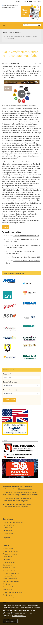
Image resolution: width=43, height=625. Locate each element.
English (39, 1)
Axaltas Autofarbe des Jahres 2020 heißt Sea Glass (22, 240)
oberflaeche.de (8, 487)
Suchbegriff (7, 374)
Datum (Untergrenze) (10, 382)
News (11, 32)
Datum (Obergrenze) (10, 390)
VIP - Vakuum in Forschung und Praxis (16, 504)
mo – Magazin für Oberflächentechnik (16, 498)
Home (5, 32)
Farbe (19, 190)
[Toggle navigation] (4, 25)
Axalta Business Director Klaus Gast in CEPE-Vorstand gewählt (23, 246)
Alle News (18, 32)
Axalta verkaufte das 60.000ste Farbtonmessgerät (20, 252)
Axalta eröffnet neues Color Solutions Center (23, 262)
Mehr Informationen (19, 616)
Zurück (5, 227)
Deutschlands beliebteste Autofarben (26, 236)
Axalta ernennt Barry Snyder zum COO (26, 257)
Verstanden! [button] (10, 621)
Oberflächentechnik (25, 489)
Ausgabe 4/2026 (24, 13)
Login (18, 1)
